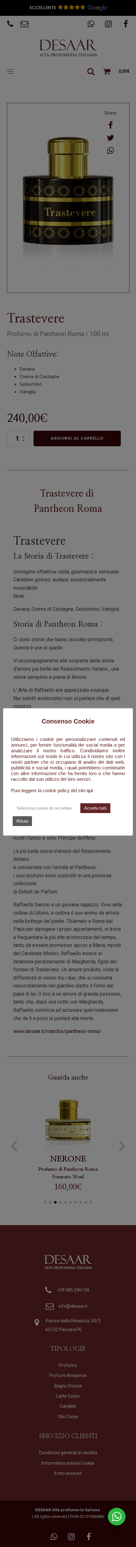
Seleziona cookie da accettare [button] (44, 808)
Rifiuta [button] (22, 821)
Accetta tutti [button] (95, 808)
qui (90, 790)
